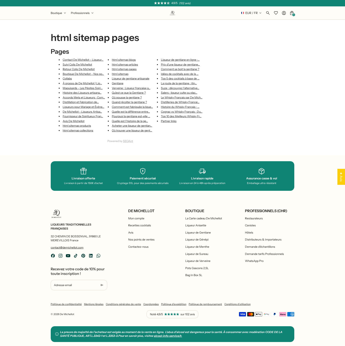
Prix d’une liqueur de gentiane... (180, 64)
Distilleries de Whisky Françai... (180, 102)
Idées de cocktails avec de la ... (179, 74)
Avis (130, 232)
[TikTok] (75, 256)
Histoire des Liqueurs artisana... (82, 92)
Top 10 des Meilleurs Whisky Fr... (181, 116)
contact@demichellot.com (67, 247)
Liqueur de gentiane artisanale (130, 78)
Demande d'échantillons (260, 247)
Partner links (168, 121)
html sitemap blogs (124, 60)
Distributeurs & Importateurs (263, 239)
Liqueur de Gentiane (198, 232)
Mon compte (136, 218)
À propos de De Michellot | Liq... (82, 83)
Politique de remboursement (205, 304)
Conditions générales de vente (123, 304)
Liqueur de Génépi (196, 239)
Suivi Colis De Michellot (77, 64)
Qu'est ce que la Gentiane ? (129, 92)
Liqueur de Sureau (196, 254)
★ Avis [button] (341, 177)
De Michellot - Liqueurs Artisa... (82, 111)
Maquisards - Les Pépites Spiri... (83, 88)
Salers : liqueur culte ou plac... (179, 92)
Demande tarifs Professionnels (264, 254)
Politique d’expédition (173, 304)
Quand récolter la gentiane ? (129, 102)
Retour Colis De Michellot (79, 69)
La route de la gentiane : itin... (179, 83)
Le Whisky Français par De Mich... (181, 97)
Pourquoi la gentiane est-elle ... (131, 116)
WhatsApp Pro (254, 261)
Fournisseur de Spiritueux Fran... (83, 116)
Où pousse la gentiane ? (127, 97)
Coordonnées (151, 304)
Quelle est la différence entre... (131, 111)
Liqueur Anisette (195, 225)
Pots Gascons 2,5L (197, 268)
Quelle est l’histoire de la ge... (130, 121)
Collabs (67, 78)
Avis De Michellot (73, 121)
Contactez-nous (138, 247)
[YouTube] (68, 256)
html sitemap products (77, 125)
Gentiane (117, 83)
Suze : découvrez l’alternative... (180, 88)
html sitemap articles (125, 64)
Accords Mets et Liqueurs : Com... (84, 97)
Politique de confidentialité (66, 304)
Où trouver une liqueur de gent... (132, 130)
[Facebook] (53, 256)
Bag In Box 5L (193, 275)
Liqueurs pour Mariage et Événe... (83, 107)
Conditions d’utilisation (237, 304)
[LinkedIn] (91, 256)
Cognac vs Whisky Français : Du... (181, 111)
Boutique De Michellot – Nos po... (83, 74)
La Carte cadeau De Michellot (203, 218)
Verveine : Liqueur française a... (131, 88)
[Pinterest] (83, 256)
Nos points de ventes (141, 239)
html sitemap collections (78, 130)
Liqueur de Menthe (197, 247)
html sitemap (120, 74)
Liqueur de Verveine (197, 261)
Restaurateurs (254, 218)
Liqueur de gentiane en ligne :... (180, 60)
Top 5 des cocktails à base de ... (180, 78)
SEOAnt (128, 141)
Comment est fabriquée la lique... (132, 107)
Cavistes (250, 225)
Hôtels (249, 232)
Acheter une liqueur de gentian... (132, 125)
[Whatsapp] (98, 256)
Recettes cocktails (139, 225)
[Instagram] (60, 256)
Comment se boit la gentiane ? (180, 69)
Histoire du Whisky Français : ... (180, 107)
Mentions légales (93, 304)
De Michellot (67, 314)
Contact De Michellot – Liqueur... (83, 60)
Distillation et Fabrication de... (81, 102)
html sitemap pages (124, 69)
